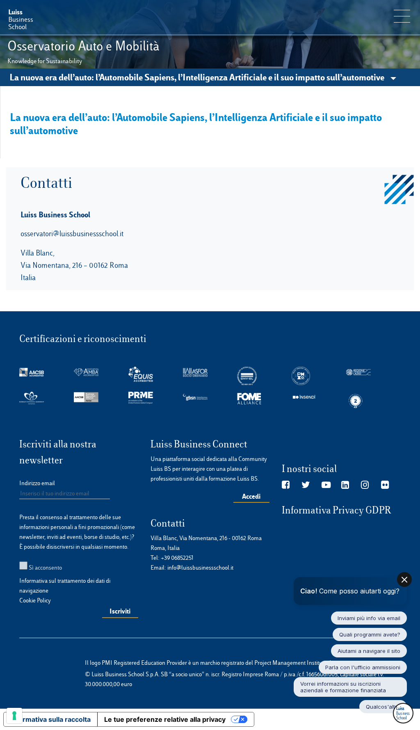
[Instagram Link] (365, 485)
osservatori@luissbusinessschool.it (72, 233)
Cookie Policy (35, 600)
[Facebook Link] (286, 485)
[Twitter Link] (305, 485)
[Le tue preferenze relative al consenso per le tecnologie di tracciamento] (14, 715)
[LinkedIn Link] (345, 485)
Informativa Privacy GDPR (336, 510)
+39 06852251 (177, 557)
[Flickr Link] (385, 485)
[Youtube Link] (326, 485)
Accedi (251, 496)
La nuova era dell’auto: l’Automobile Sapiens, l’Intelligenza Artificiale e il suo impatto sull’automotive (197, 77)
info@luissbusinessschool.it (200, 567)
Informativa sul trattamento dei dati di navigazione (64, 585)
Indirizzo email (37, 483)
